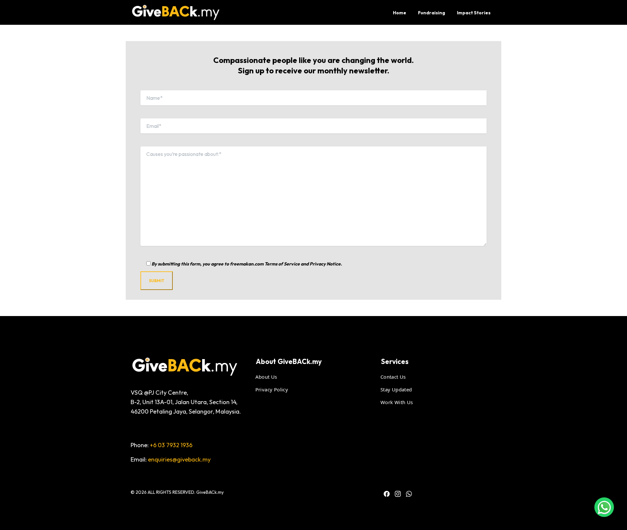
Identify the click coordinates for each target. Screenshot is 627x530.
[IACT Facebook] (386, 494)
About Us (268, 376)
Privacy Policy (273, 389)
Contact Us (395, 376)
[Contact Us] (604, 507)
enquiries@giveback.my (179, 459)
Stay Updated (398, 389)
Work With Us (398, 402)
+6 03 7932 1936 (171, 445)
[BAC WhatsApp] (408, 494)
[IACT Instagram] (397, 494)
